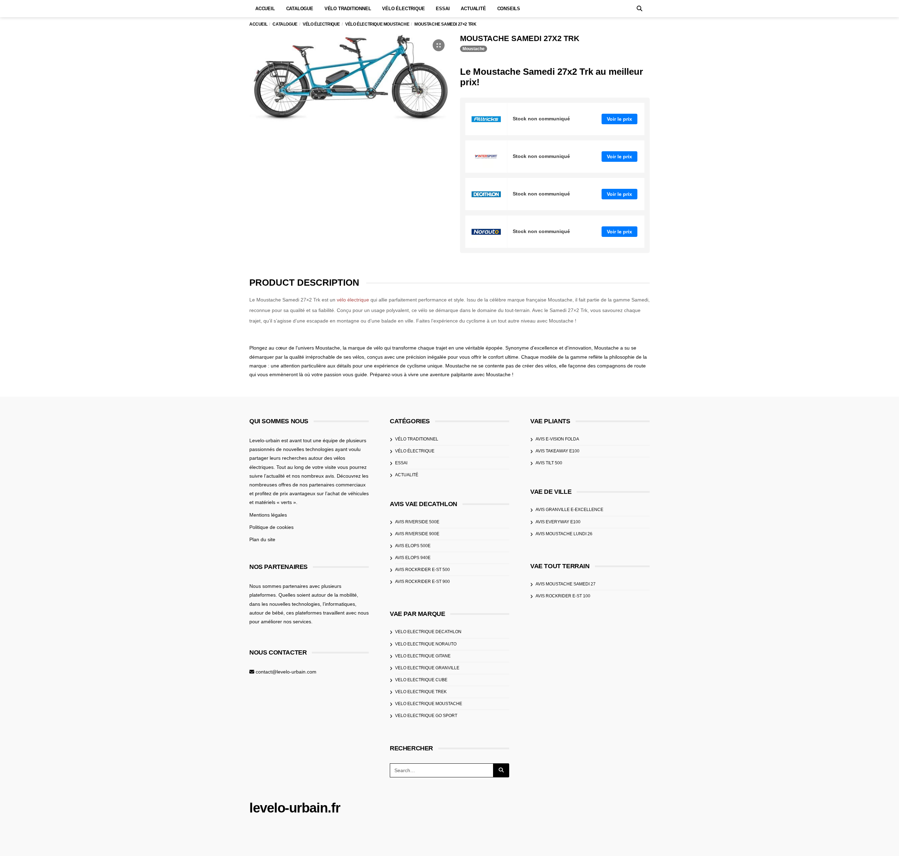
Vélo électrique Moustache (377, 24)
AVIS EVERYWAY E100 (558, 521)
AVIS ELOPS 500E (413, 545)
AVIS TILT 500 (549, 462)
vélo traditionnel (416, 439)
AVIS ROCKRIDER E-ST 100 (563, 595)
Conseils (508, 8)
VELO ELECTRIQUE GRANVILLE (427, 667)
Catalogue (299, 8)
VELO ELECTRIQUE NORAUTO (426, 644)
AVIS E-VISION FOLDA (557, 439)
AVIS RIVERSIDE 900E (417, 533)
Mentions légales (268, 515)
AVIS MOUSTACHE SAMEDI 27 (566, 584)
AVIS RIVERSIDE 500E (417, 521)
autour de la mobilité (334, 595)
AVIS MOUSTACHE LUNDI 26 (564, 533)
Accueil (265, 8)
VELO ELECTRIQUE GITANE (423, 655)
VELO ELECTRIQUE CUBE (421, 679)
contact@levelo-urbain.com (286, 672)
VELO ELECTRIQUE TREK (421, 691)
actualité (406, 474)
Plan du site (262, 539)
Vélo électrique (403, 8)
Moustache (473, 48)
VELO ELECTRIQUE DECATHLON (428, 631)
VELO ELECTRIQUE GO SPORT (426, 715)
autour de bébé (266, 613)
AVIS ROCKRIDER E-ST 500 (422, 569)
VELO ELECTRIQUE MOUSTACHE (428, 703)
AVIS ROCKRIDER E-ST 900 (422, 581)
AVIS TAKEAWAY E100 (557, 451)
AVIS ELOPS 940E (413, 557)
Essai (443, 8)
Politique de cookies (271, 527)
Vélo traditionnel (347, 8)
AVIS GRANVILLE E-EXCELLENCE (569, 509)
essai (401, 462)
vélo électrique (353, 300)
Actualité (473, 8)
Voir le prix (619, 119)
